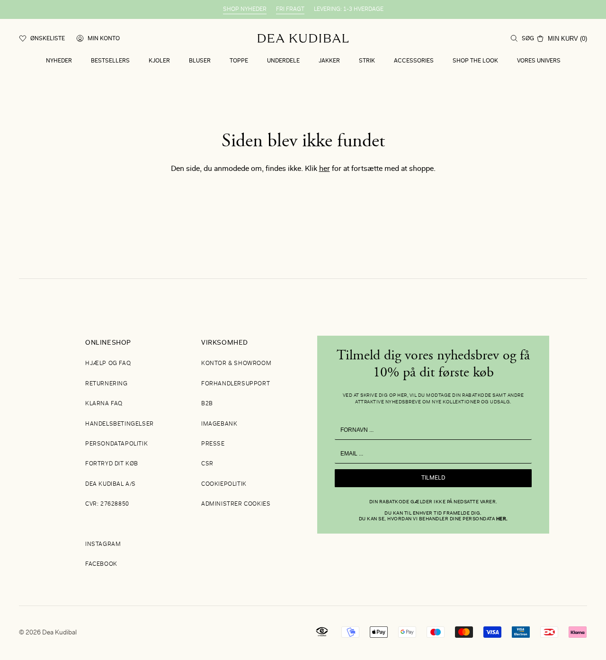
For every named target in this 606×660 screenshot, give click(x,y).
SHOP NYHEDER (245, 9)
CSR (207, 464)
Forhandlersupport (235, 384)
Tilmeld (433, 478)
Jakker (329, 61)
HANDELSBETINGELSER (119, 424)
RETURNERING (106, 384)
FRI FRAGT (290, 9)
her (324, 169)
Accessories (414, 61)
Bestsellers (110, 61)
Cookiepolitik (224, 484)
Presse (213, 444)
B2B (207, 404)
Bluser (200, 61)
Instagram (103, 544)
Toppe (239, 61)
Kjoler (159, 61)
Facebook (101, 564)
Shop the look (475, 61)
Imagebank (219, 424)
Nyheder (59, 61)
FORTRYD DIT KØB (111, 464)
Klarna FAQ (104, 404)
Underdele (283, 61)
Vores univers (539, 61)
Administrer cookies (235, 504)
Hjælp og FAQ (108, 363)
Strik (367, 61)
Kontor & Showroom (236, 363)
